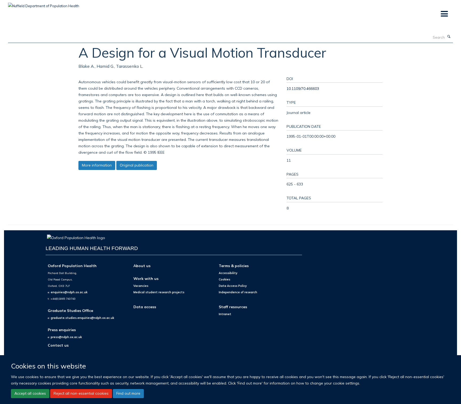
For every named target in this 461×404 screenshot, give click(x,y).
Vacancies (140, 286)
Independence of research (238, 292)
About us (141, 265)
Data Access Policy (233, 286)
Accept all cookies (30, 393)
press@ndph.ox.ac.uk (66, 337)
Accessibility (228, 273)
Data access (144, 306)
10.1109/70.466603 (303, 88)
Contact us (58, 345)
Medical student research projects (158, 292)
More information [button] (97, 165)
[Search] (449, 37)
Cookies (224, 279)
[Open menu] (444, 14)
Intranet (225, 314)
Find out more (128, 393)
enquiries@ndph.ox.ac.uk (69, 292)
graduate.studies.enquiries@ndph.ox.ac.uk (82, 318)
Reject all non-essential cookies (81, 393)
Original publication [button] (136, 165)
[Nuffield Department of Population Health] (43, 4)
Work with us (145, 278)
